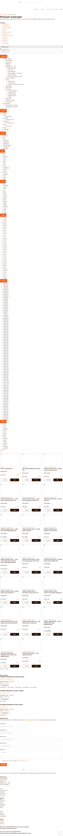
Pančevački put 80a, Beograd (7, 679)
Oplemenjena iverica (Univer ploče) (50, 467)
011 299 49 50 (3, 687)
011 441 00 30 (3, 715)
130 (6, 668)
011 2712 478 (11, 687)
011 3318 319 (33, 687)
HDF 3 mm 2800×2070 (6, 468)
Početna (1, 14)
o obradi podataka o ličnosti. (22, 760)
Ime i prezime (3, 723)
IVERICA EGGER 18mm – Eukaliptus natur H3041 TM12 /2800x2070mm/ (9, 655)
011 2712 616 (3, 701)
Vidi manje (6, 108)
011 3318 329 (18, 687)
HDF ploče (2, 467)
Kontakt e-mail (3, 736)
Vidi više (2, 108)
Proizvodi (6, 14)
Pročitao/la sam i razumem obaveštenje (15, 760)
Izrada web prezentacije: (8, 828)
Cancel (1, 451)
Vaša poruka (3, 749)
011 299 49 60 (26, 687)
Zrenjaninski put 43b (5, 693)
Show (3, 449)
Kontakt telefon (3, 730)
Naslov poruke (3, 743)
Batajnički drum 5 (4, 706)
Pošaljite (3, 764)
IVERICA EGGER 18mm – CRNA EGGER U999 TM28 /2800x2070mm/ (52, 623)
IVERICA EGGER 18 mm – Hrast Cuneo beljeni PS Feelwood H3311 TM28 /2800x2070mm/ (9, 561)
